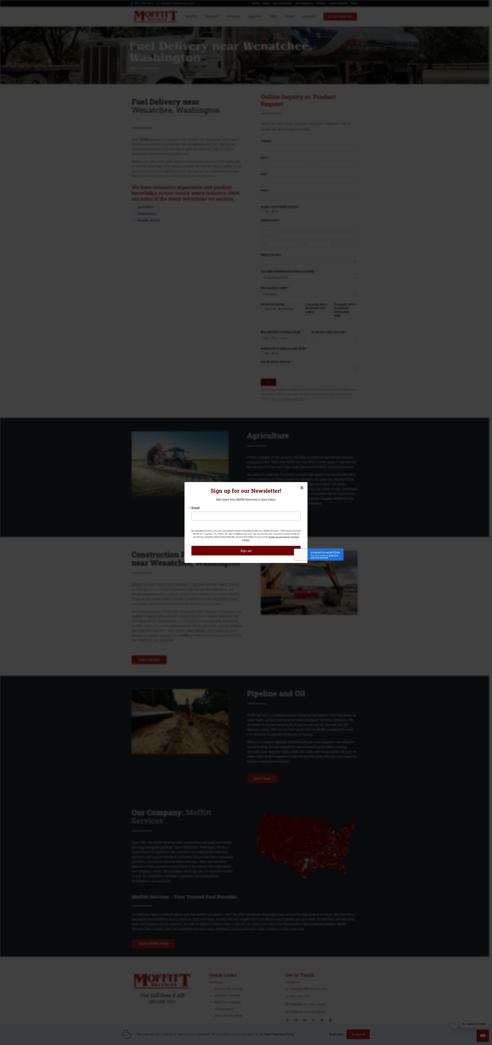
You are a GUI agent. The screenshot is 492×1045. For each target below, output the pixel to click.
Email (195, 507)
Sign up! (246, 550)
